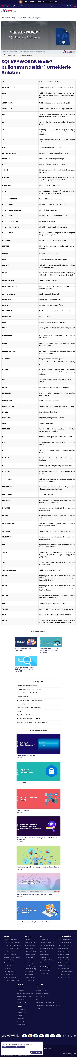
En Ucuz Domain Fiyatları (12, 957)
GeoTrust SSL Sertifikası (47, 948)
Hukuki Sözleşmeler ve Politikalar (46, 1002)
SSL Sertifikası (44, 940)
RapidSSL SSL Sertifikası (47, 942)
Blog (22, 6)
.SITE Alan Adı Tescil (64, 969)
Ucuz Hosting (29, 948)
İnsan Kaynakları (41, 991)
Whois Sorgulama (10, 977)
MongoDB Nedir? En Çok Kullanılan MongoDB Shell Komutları (49, 650)
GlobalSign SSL (44, 954)
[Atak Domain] (8, 11)
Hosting (19, 711)
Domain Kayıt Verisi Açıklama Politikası (48, 1005)
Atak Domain (5, 18)
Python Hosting (30, 977)
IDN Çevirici (7, 969)
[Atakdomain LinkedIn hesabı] (71, 1036)
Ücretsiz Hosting (30, 954)
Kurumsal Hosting (30, 942)
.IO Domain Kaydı (63, 951)
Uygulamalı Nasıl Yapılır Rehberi (27, 693)
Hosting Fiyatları (30, 980)
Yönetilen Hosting (30, 951)
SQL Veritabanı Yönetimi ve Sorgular (28, 18)
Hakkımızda (39, 988)
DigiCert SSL (43, 951)
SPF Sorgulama (21, 999)
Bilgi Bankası (15, 6)
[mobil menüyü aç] (74, 10)
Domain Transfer (9, 951)
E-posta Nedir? (21, 1021)
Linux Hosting (29, 963)
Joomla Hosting (30, 975)
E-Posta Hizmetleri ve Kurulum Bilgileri (29, 689)
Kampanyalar (52, 6)
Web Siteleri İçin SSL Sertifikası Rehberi (29, 708)
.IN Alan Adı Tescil (63, 960)
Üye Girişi (61, 6)
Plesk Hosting (29, 972)
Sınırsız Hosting (29, 960)
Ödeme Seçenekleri (42, 994)
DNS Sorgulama (9, 972)
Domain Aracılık (9, 963)
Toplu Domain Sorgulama (12, 942)
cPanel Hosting (29, 957)
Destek (69, 6)
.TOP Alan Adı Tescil (64, 966)
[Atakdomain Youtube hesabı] (75, 1036)
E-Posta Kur (20, 991)
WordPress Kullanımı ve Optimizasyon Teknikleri (32, 722)
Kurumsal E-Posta (22, 988)
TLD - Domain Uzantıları (12, 948)
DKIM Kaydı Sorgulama (24, 996)
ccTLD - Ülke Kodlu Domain (13, 945)
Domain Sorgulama (10, 940)
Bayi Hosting (44, 973)
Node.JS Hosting (30, 966)
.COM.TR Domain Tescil (65, 972)
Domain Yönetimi (10, 954)
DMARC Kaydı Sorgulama (25, 994)
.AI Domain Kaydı (63, 948)
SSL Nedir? (20, 1016)
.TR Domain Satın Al (64, 975)
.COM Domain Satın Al (65, 940)
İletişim (38, 1008)
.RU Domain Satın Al (64, 977)
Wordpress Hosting (31, 945)
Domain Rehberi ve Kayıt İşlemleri (27, 686)
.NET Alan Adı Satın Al (64, 942)
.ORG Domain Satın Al (65, 945)
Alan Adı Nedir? (21, 1010)
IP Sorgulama (8, 975)
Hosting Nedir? (21, 1013)
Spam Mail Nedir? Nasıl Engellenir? (23, 649)
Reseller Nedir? (21, 1024)
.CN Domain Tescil (63, 963)
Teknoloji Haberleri (22, 697)
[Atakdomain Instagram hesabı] (68, 1036)
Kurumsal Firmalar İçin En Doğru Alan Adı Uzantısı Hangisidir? (24, 669)
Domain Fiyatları (9, 960)
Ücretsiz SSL (20, 1018)
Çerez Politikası (20, 1047)
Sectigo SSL (43, 957)
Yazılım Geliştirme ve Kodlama (26, 704)
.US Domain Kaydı (63, 954)
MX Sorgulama (21, 1002)
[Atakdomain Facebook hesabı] (63, 1036)
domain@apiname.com (22, 1055)
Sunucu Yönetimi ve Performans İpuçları (30, 700)
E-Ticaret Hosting (30, 969)
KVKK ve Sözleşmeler (8, 1047)
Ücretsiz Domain (9, 966)
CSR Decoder (44, 963)
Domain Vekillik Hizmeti (11, 980)
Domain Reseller (45, 970)
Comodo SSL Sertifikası (47, 945)
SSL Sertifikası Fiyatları (47, 960)
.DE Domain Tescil (63, 957)
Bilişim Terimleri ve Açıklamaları (27, 715)
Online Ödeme (40, 996)
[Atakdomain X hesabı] (65, 1036)
